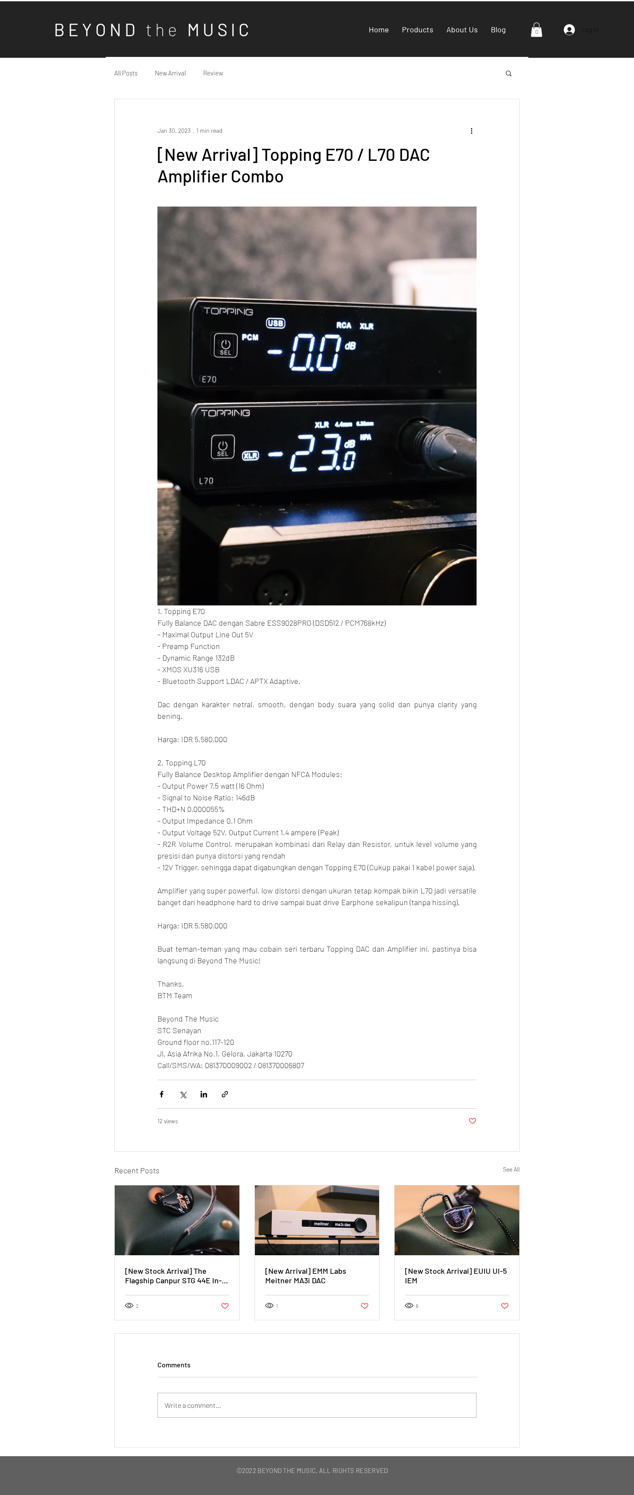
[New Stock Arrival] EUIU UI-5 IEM (456, 1275)
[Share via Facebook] (161, 1094)
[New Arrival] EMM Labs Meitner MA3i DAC (305, 1275)
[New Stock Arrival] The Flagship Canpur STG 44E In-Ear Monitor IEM (173, 1275)
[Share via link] (225, 1094)
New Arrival (170, 73)
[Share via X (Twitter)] (183, 1094)
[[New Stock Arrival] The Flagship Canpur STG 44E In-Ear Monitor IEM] (177, 1220)
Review (213, 73)
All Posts (126, 73)
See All (511, 1169)
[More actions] (471, 130)
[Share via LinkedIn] (204, 1094)
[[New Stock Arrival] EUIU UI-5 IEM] (457, 1220)
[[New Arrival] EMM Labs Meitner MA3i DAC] (317, 1220)
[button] (536, 29)
